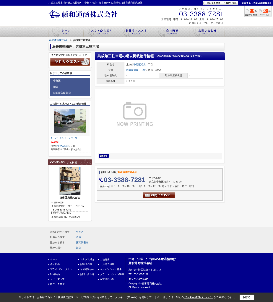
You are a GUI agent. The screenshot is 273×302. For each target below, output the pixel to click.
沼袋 (143, 64)
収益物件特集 (107, 279)
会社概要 (55, 264)
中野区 (137, 64)
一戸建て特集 (107, 264)
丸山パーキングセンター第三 (65, 138)
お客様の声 (86, 264)
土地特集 (105, 259)
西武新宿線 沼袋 (62, 92)
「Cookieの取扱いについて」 (198, 297)
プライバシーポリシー (62, 269)
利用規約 (55, 274)
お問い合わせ (87, 274)
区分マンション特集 (111, 269)
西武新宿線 (132, 69)
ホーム (53, 259)
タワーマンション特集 (112, 274)
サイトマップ (57, 279)
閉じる (247, 297)
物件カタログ (57, 284)
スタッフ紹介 (87, 259)
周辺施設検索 (87, 269)
